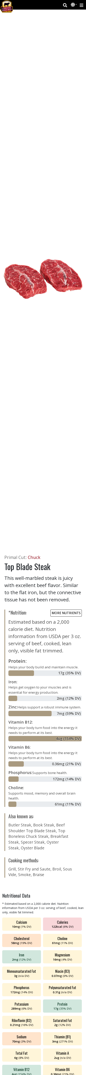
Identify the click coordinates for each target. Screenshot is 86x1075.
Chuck (34, 557)
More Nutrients (66, 613)
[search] (65, 5)
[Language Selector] (74, 5)
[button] (73, 5)
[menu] (81, 5)
